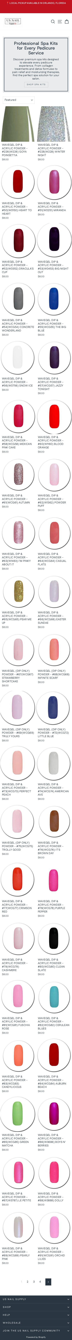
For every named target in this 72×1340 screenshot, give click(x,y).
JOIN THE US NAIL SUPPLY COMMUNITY (31, 1330)
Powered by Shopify (36, 1337)
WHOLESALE (12, 1323)
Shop (7, 1307)
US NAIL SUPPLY (14, 1299)
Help (6, 1315)
